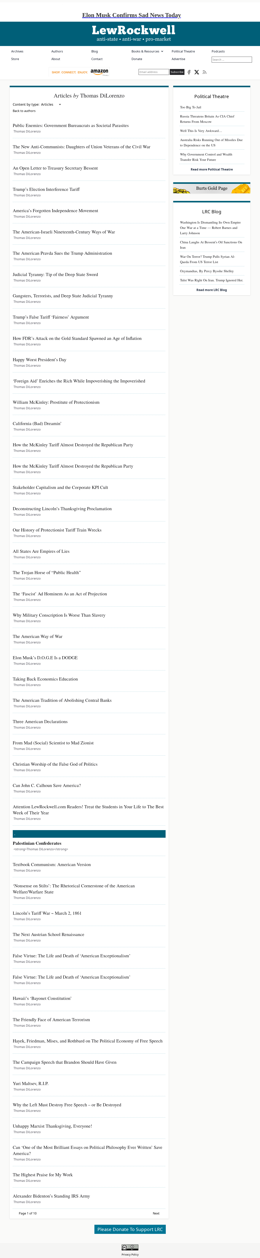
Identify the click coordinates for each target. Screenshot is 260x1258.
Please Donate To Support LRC (130, 1229)
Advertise (178, 59)
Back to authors (24, 111)
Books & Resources (145, 51)
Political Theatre (183, 51)
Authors (57, 51)
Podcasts (218, 51)
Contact (97, 59)
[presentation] (79, 72)
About (55, 59)
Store (15, 59)
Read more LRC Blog (211, 290)
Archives (17, 51)
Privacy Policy (130, 1254)
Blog (94, 51)
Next (156, 1213)
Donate (137, 59)
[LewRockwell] (130, 33)
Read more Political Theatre (212, 169)
